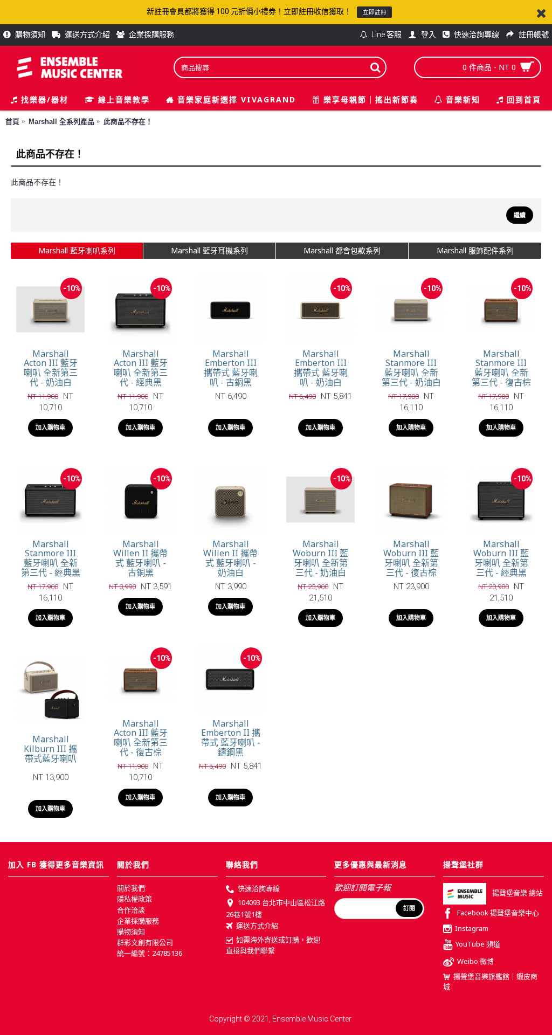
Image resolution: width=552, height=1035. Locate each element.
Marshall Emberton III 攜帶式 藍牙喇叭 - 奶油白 (321, 368)
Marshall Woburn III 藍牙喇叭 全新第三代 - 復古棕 (411, 558)
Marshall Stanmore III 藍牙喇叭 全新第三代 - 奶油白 (411, 368)
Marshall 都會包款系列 (342, 250)
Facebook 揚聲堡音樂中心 (498, 913)
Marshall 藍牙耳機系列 (209, 250)
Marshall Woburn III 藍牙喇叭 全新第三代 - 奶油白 (320, 558)
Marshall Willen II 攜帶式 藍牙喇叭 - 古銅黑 (140, 558)
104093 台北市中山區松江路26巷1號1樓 (275, 908)
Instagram (471, 928)
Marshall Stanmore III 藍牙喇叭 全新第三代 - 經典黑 (50, 558)
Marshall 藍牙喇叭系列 (76, 250)
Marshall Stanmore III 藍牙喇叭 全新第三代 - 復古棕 (501, 368)
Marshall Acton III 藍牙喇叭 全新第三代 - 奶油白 (51, 368)
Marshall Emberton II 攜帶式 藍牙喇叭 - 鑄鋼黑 (230, 737)
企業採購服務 (138, 921)
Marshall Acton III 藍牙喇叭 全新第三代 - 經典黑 (141, 368)
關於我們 (131, 888)
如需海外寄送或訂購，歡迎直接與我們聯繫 (273, 945)
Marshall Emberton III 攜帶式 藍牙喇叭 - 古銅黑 (231, 368)
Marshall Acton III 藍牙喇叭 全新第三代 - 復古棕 (141, 737)
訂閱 (409, 908)
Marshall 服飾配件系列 (475, 250)
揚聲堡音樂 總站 (517, 893)
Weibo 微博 (475, 961)
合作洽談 (131, 910)
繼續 (520, 215)
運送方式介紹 (257, 925)
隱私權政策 (134, 898)
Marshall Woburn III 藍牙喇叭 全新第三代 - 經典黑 (501, 558)
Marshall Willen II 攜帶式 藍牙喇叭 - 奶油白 (230, 558)
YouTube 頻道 (478, 944)
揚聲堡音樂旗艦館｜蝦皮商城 (490, 981)
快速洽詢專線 (259, 888)
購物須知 (131, 931)
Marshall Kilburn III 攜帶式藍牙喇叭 (50, 748)
